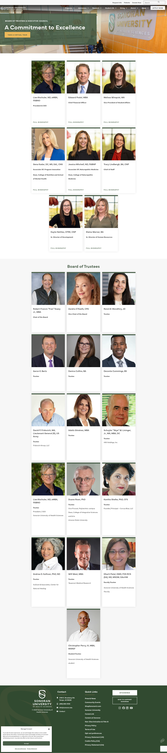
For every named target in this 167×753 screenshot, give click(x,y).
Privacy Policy (90, 725)
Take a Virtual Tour (17, 35)
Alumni (133, 8)
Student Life (109, 8)
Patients (127, 2)
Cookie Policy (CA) (92, 741)
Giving (122, 8)
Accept (26, 743)
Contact (62, 711)
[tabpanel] (83, 29)
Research (95, 8)
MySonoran (125, 693)
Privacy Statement (32, 748)
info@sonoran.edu (65, 707)
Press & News (90, 698)
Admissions (82, 8)
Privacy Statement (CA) (94, 745)
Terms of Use (90, 729)
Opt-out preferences (20, 748)
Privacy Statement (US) (94, 737)
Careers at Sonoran (92, 717)
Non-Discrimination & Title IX (97, 721)
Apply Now (158, 8)
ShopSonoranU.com (93, 706)
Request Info (117, 2)
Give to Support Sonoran (125, 700)
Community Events (92, 702)
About (144, 8)
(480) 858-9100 (64, 704)
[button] (49, 729)
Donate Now (136, 2)
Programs (68, 8)
